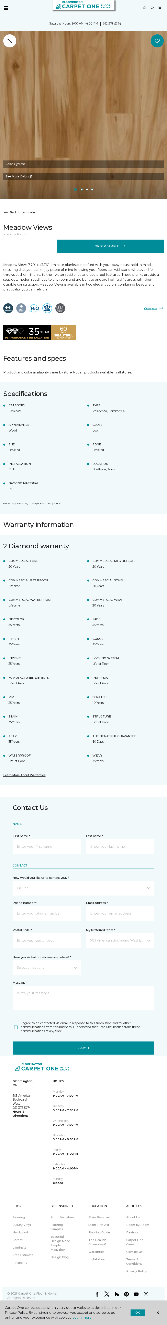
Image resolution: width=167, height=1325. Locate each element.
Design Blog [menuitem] (60, 1257)
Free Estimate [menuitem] (23, 1255)
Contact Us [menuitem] (134, 1252)
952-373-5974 (112, 24)
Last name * (94, 836)
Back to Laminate (22, 212)
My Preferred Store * (100, 930)
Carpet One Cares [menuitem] (134, 1242)
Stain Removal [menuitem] (99, 1217)
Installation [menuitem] (96, 1259)
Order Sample (107, 246)
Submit (83, 1048)
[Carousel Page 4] (92, 189)
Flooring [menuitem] (19, 1217)
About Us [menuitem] (133, 1217)
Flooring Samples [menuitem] (57, 1227)
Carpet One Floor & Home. (37, 1293)
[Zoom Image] (9, 40)
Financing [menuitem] (20, 1262)
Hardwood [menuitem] (20, 1232)
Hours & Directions (20, 1114)
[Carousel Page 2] (82, 189)
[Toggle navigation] (6, 8)
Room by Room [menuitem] (137, 1225)
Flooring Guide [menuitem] (99, 1232)
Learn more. (82, 1317)
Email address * (97, 902)
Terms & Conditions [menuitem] (134, 1262)
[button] (144, 8)
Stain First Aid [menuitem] (98, 1225)
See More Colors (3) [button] (19, 176)
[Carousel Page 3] (87, 189)
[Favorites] (152, 8)
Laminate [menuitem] (19, 1247)
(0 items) (159, 8)
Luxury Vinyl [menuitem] (22, 1225)
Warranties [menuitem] (96, 1252)
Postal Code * (22, 930)
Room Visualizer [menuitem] (62, 1217)
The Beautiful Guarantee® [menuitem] (98, 1242)
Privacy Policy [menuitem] (136, 1271)
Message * (20, 982)
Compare (150, 308)
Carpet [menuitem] (18, 1240)
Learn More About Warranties (24, 775)
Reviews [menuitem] (132, 1232)
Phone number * (24, 902)
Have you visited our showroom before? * (42, 957)
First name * (21, 836)
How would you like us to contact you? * (41, 877)
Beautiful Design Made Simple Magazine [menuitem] (60, 1243)
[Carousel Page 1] (75, 189)
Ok (137, 1312)
